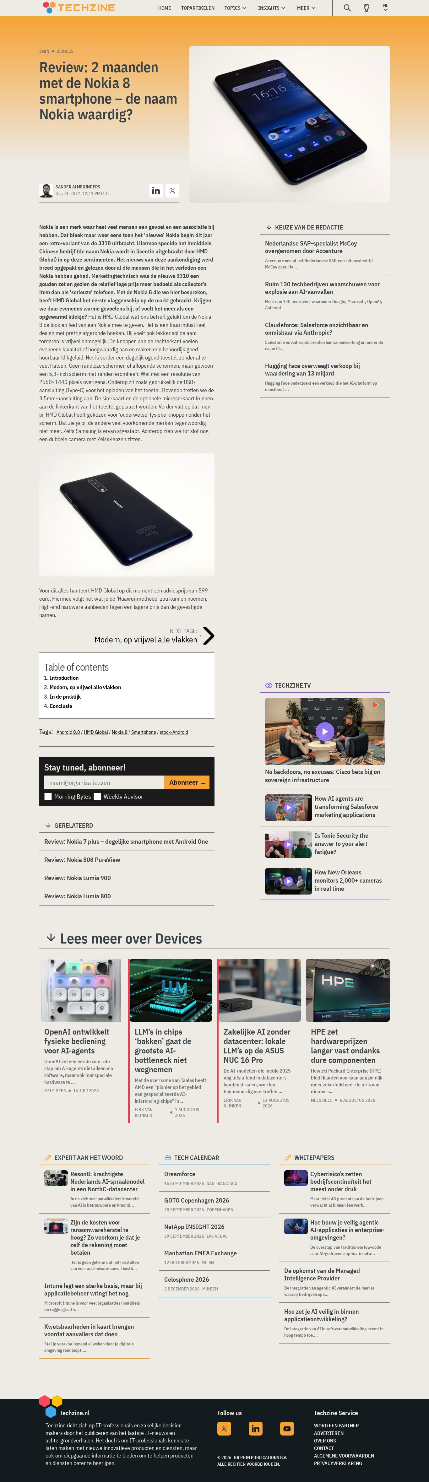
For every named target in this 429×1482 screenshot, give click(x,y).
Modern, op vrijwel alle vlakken (85, 687)
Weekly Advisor (123, 796)
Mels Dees (55, 1091)
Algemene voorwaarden (344, 1455)
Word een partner (336, 1425)
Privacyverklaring (338, 1463)
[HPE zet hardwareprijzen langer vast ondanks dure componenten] (348, 990)
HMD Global (96, 732)
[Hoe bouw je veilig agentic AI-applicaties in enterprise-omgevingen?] (296, 1238)
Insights (269, 8)
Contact (324, 1448)
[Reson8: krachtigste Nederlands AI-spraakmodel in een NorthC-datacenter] (56, 1189)
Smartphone (143, 732)
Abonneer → (187, 782)
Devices (65, 51)
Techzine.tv (293, 685)
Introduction (64, 677)
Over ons (325, 1440)
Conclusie (61, 706)
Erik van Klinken (144, 1112)
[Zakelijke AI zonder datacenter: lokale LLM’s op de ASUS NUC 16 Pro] (260, 990)
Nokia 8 (120, 732)
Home (164, 8)
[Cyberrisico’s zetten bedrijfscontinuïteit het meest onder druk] (296, 1189)
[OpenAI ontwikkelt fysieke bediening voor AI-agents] (81, 990)
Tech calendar (196, 1157)
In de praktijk (65, 696)
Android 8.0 (68, 732)
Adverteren (329, 1433)
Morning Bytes (72, 796)
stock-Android (174, 732)
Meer (303, 8)
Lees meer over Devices (131, 938)
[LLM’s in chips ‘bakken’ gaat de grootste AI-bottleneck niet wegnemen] (171, 990)
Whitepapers (314, 1157)
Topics (233, 8)
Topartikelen (198, 8)
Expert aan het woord (88, 1157)
